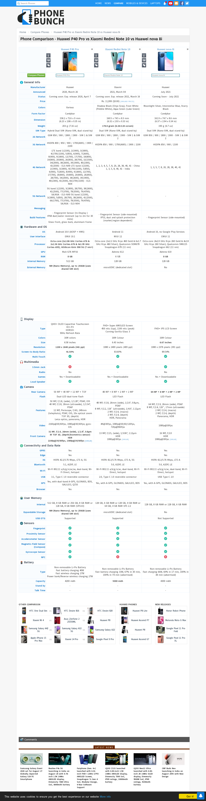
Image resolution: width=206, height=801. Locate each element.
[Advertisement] (135, 17)
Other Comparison (29, 604)
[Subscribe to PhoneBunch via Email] (176, 4)
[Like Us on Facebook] (181, 4)
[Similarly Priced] (127, 101)
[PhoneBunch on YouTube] (170, 4)
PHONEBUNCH (49, 17)
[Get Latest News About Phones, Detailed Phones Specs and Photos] (25, 17)
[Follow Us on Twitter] (187, 4)
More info (105, 796)
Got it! (190, 796)
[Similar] (88, 441)
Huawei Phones (128, 604)
